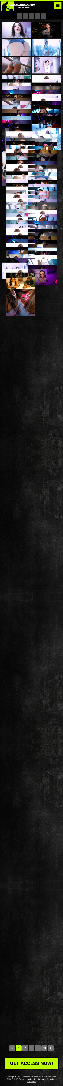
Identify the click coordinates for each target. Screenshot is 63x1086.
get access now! (31, 1063)
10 (44, 1048)
